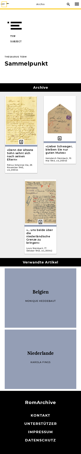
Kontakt (40, 415)
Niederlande (40, 353)
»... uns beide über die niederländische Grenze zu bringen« (39, 236)
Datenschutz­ (40, 440)
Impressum (40, 432)
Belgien (41, 292)
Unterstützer (40, 424)
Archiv (40, 4)
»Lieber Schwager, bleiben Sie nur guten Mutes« (59, 149)
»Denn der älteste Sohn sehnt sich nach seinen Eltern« (20, 154)
